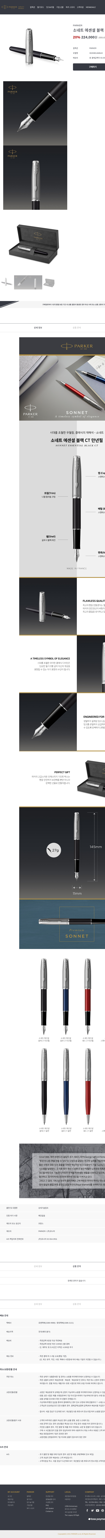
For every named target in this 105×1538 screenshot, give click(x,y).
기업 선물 (60, 7)
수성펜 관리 (49, 1502)
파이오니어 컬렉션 (70, 1509)
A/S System (50, 1508)
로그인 (10, 1496)
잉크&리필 (50, 7)
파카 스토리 (70, 7)
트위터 (92, 1510)
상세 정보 (38, 328)
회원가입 (10, 1499)
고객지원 (80, 7)
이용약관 (67, 1499)
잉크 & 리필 (30, 1502)
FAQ (47, 1505)
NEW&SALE (91, 7)
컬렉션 (32, 7)
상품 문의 (77, 328)
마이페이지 (11, 1502)
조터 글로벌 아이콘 (71, 1512)
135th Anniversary (71, 1506)
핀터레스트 (102, 1510)
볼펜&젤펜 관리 (51, 1499)
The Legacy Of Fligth (72, 1515)
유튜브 (97, 1510)
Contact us (49, 1511)
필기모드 (40, 7)
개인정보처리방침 (70, 1496)
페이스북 (87, 1510)
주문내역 (10, 1505)
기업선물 (29, 1505)
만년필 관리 (49, 1496)
